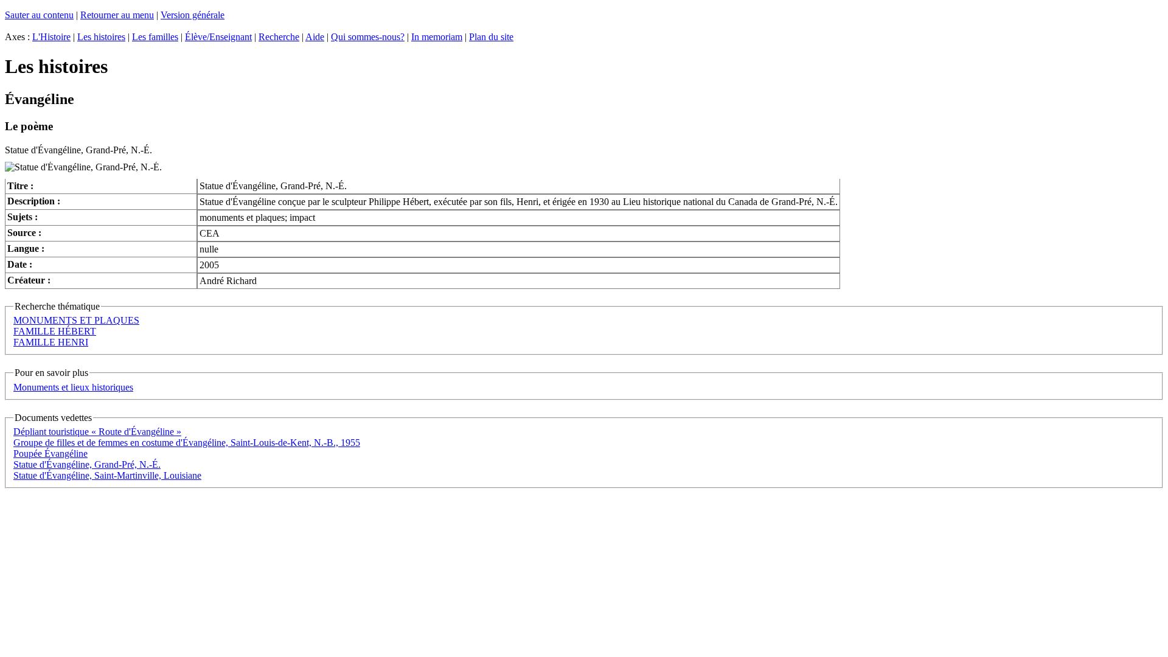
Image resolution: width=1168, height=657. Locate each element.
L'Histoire (51, 37)
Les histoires (101, 37)
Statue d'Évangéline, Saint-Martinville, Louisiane (107, 475)
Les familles (155, 37)
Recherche (279, 37)
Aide (314, 37)
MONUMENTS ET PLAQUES (76, 320)
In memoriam (436, 37)
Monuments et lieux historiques (73, 387)
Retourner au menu (117, 15)
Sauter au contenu (39, 15)
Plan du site (491, 37)
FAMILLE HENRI (50, 342)
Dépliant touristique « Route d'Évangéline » (97, 431)
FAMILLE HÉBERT (54, 331)
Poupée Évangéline (50, 453)
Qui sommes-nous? (368, 37)
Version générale (192, 15)
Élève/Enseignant (218, 37)
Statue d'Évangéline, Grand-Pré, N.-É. (87, 464)
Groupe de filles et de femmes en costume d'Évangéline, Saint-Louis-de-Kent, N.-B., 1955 (186, 442)
